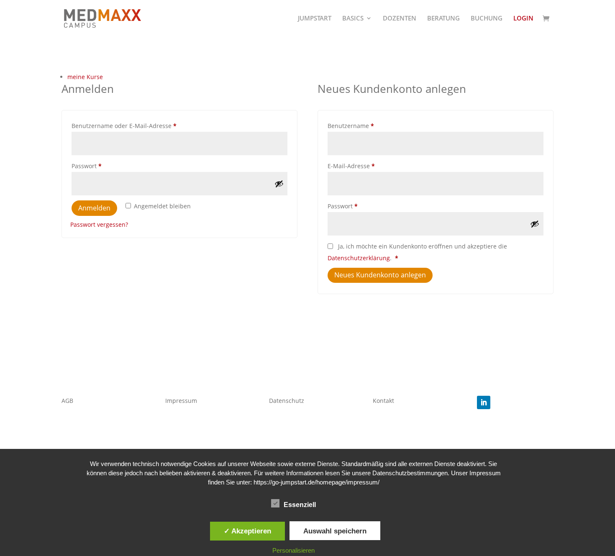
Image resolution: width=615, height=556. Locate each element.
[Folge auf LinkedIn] (483, 402)
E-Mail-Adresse (368, 165)
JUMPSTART (314, 18)
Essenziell (300, 504)
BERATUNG (443, 18)
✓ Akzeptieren (247, 531)
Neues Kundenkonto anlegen (380, 274)
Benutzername (367, 125)
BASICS (353, 18)
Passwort (103, 165)
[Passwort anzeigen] (279, 183)
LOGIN (523, 18)
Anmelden (94, 208)
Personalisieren (293, 550)
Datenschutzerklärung (359, 258)
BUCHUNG (486, 18)
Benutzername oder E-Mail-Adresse (141, 125)
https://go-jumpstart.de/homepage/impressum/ (316, 482)
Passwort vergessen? (99, 224)
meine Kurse (85, 77)
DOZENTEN (399, 18)
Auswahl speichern (334, 531)
